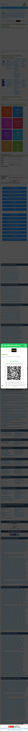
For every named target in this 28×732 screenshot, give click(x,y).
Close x (26, 724)
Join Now (15, 361)
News (8, 728)
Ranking (19, 730)
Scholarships (14, 728)
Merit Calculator (12, 730)
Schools (20, 728)
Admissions (3, 728)
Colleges (25, 728)
